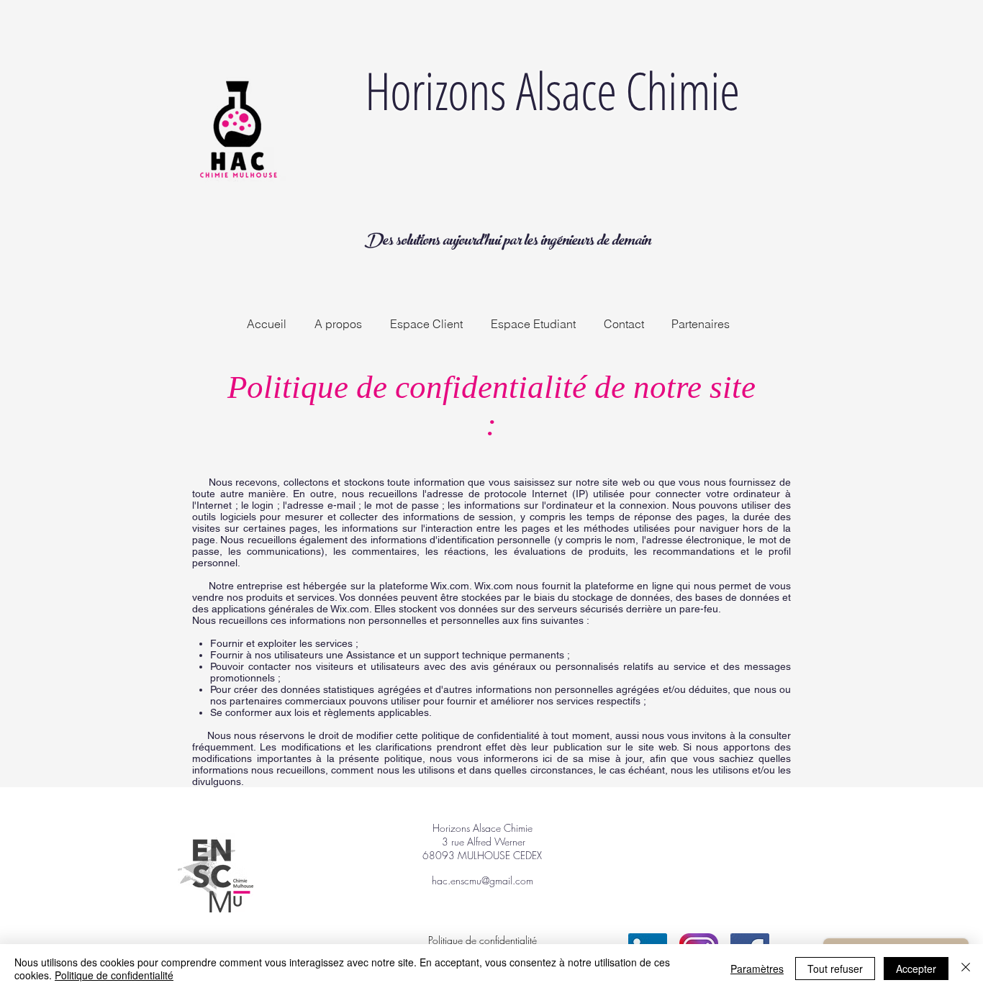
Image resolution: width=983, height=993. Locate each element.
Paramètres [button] (757, 968)
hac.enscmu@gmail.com (482, 880)
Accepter (916, 968)
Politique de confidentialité (114, 975)
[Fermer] (965, 968)
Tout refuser (835, 968)
